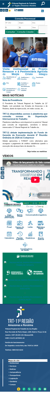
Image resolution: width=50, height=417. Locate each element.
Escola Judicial (41, 238)
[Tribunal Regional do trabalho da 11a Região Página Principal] (22, 4)
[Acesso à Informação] (14, 10)
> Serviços (12, 366)
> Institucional (14, 363)
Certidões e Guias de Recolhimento (25, 84)
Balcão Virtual (19, 215)
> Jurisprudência (15, 372)
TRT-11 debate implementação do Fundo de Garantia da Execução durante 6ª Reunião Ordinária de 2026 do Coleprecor (25, 135)
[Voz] (2, 173)
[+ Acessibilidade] (2, 177)
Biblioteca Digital (41, 227)
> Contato (12, 385)
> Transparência (14, 375)
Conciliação (39, 77)
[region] (25, 204)
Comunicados (31, 215)
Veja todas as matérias (37, 151)
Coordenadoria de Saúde (26, 249)
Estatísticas (30, 238)
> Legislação (13, 378)
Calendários (9, 238)
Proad (9, 227)
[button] (25, 56)
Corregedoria (41, 215)
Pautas (38, 83)
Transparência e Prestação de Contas (11, 90)
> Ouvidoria (13, 381)
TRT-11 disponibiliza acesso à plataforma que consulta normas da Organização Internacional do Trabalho (25, 116)
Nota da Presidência (12, 100)
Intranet (20, 10)
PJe (7, 83)
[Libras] (2, 168)
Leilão (30, 227)
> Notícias (12, 369)
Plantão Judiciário (20, 238)
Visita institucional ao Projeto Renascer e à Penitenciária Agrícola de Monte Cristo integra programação (25, 73)
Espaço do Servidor (20, 227)
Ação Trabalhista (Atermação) (9, 216)
